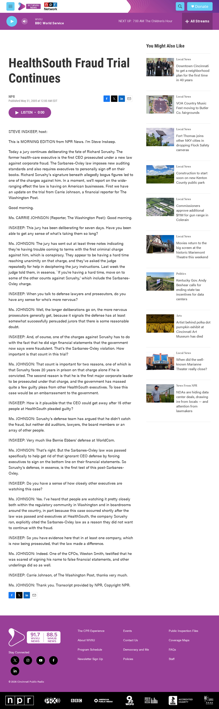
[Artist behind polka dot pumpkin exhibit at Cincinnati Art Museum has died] (160, 323)
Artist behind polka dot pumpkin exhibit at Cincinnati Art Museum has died (193, 329)
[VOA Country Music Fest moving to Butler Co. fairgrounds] (160, 104)
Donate (201, 6)
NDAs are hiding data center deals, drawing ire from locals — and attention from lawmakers (192, 401)
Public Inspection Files (183, 630)
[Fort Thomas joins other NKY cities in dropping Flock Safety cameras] (160, 137)
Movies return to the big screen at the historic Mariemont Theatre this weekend (192, 249)
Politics (181, 274)
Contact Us (130, 640)
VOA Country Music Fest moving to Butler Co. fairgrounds (192, 108)
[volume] (24, 21)
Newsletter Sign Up (90, 659)
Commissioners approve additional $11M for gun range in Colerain (192, 212)
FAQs (172, 649)
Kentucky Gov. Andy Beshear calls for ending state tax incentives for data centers (191, 289)
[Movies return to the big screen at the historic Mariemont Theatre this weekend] (160, 244)
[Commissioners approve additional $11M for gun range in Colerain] (160, 207)
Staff (172, 659)
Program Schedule (90, 649)
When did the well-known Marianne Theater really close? (191, 364)
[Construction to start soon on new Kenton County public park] (160, 174)
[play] (11, 21)
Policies (128, 659)
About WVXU (86, 640)
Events (127, 630)
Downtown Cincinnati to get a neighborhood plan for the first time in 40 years (192, 72)
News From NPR (186, 385)
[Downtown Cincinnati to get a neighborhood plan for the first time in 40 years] (160, 67)
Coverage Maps (179, 640)
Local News (183, 59)
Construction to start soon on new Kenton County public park (191, 177)
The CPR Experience (91, 630)
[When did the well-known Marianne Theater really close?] (160, 361)
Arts (179, 316)
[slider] (31, 21)
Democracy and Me (136, 649)
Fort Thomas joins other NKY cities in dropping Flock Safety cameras (192, 142)
